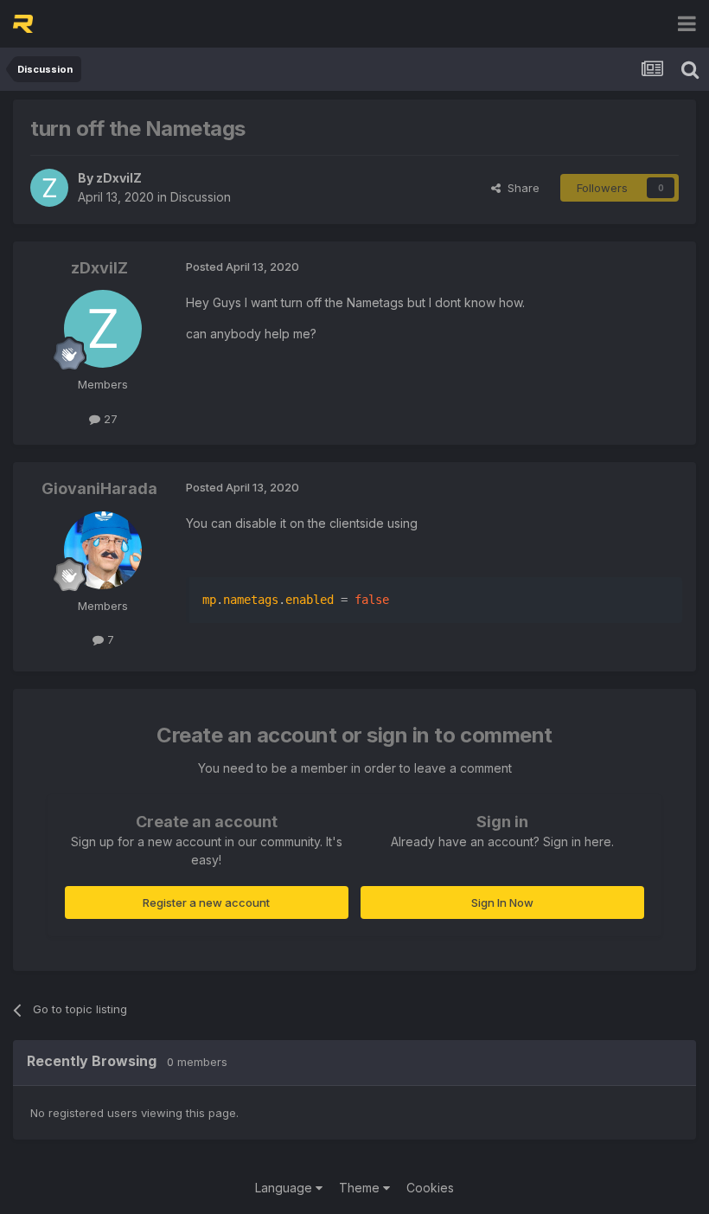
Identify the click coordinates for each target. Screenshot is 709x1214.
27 (109, 419)
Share (520, 188)
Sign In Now (502, 902)
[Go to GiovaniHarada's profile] (103, 550)
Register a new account (206, 902)
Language (285, 1187)
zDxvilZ (119, 177)
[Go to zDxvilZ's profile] (49, 188)
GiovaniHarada (99, 488)
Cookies (430, 1187)
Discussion (200, 196)
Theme (361, 1187)
